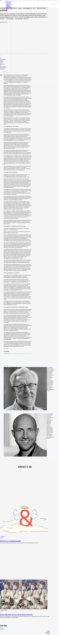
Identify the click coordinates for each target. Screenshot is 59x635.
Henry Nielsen (49, 367)
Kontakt (49, 631)
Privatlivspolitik (48, 633)
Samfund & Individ (3, 22)
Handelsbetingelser (47, 632)
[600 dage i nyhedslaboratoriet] (24, 535)
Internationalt (6, 348)
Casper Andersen (50, 413)
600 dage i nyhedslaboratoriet (10, 541)
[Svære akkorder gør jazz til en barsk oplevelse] (24, 608)
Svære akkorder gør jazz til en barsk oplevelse (16, 614)
